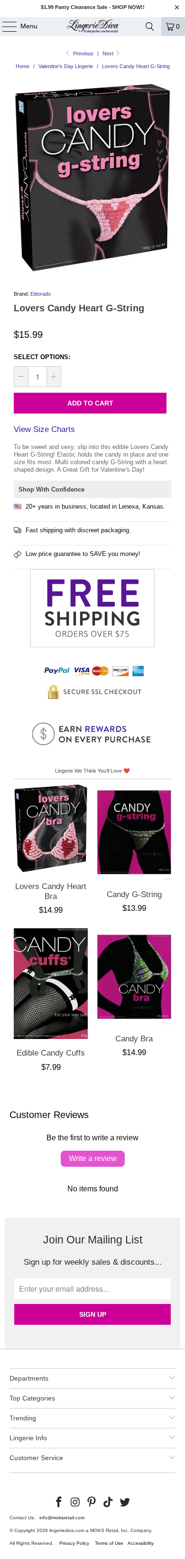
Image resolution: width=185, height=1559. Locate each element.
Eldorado (40, 294)
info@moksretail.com (61, 1517)
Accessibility (141, 1543)
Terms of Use (109, 1543)
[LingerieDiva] (92, 26)
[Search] (150, 26)
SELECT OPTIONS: (42, 357)
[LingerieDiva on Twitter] (125, 1503)
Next (108, 53)
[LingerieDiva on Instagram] (75, 1503)
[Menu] (4, 26)
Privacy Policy (74, 1543)
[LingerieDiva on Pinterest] (92, 1503)
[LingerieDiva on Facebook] (59, 1503)
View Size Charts (44, 429)
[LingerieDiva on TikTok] (109, 1503)
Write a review (93, 1158)
